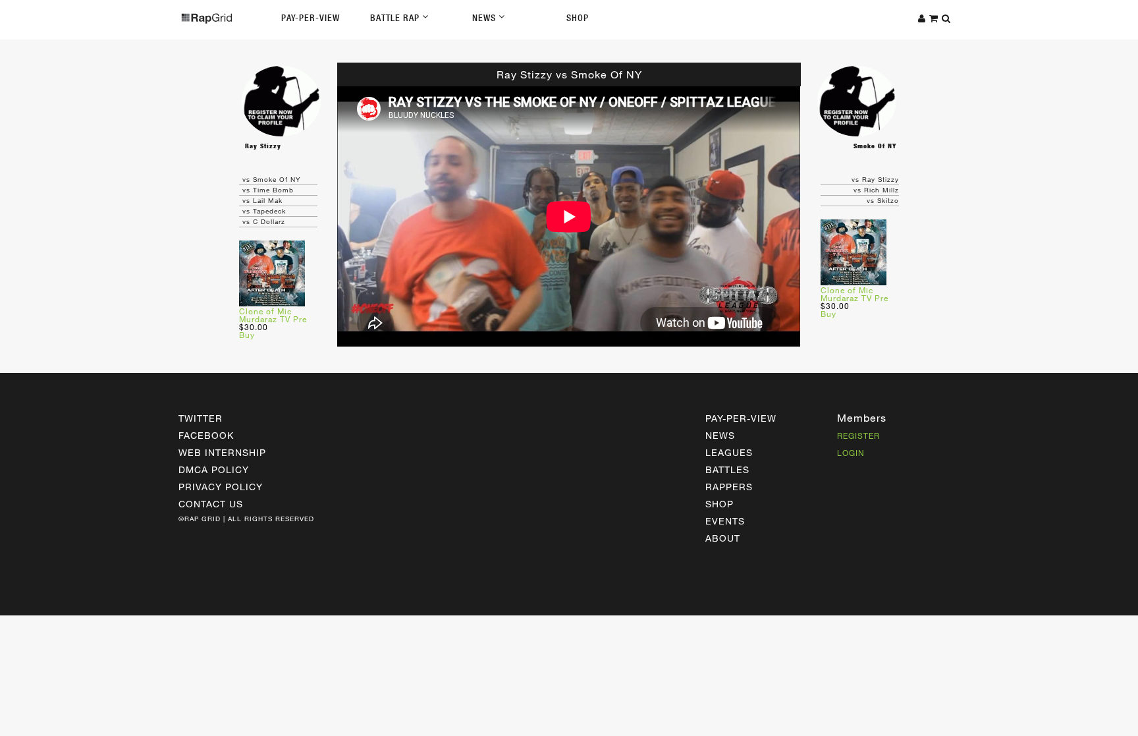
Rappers (729, 486)
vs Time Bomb (268, 190)
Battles (727, 469)
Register (858, 435)
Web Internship (222, 452)
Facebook (206, 435)
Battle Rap (396, 18)
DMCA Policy (213, 469)
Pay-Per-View (310, 18)
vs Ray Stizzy (875, 179)
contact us (210, 503)
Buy (247, 334)
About (722, 538)
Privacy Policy (220, 486)
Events (725, 520)
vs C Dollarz (263, 221)
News (485, 18)
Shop (577, 18)
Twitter (200, 418)
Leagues (729, 452)
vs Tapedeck (264, 211)
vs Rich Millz (876, 190)
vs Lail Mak (262, 200)
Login (851, 452)
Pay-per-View (740, 418)
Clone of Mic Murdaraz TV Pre (273, 315)
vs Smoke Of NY (271, 179)
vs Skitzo (883, 200)
